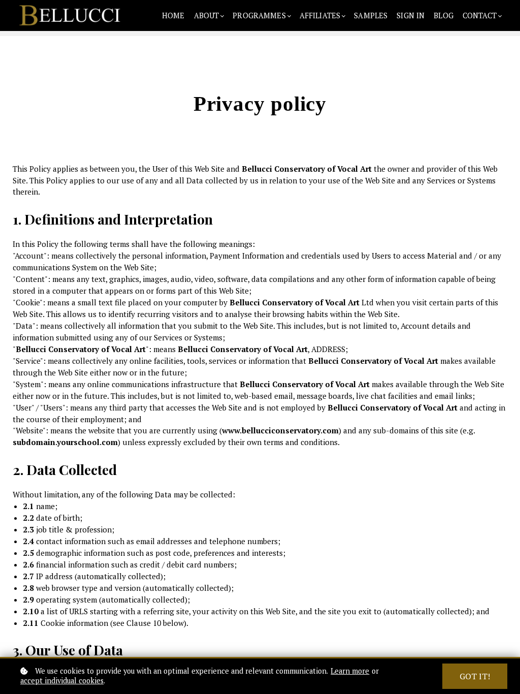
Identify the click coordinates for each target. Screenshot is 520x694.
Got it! (475, 676)
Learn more (350, 671)
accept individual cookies (62, 680)
